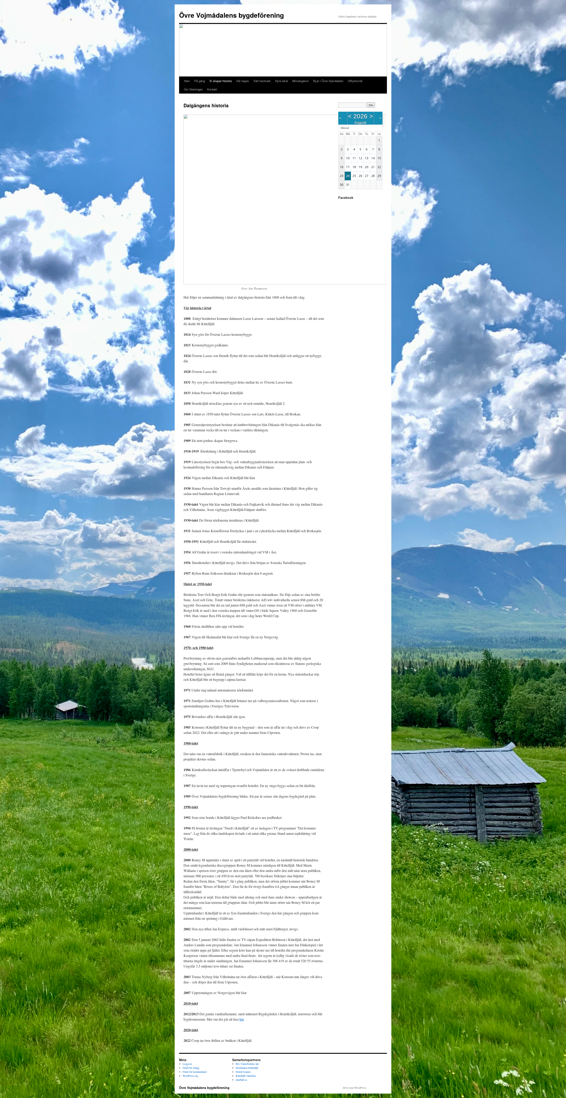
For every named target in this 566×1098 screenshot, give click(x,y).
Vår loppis (242, 81)
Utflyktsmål (355, 81)
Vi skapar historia (220, 81)
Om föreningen (193, 89)
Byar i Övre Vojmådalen (328, 81)
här (241, 1019)
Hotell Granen (243, 1071)
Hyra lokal (281, 81)
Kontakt (212, 89)
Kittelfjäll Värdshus (246, 1075)
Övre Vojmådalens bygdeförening (231, 15)
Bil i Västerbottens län (247, 1063)
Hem (187, 81)
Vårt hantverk (262, 81)
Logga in (187, 1063)
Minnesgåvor (300, 81)
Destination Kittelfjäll (247, 1067)
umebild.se (241, 1079)
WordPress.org (190, 1075)
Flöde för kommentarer (195, 1071)
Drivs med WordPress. (355, 1087)
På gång (199, 81)
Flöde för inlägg (191, 1067)
